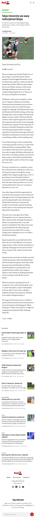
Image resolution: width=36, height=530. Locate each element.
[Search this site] (30, 2)
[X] (20, 487)
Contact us (26, 477)
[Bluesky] (23, 487)
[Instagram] (13, 487)
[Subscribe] (32, 514)
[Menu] (33, 2)
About (8, 477)
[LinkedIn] (16, 487)
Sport (5, 10)
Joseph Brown (7, 31)
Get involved (17, 477)
